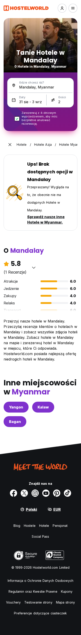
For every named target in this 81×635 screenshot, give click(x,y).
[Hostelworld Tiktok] (67, 493)
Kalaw (43, 407)
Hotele (44, 526)
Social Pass (40, 536)
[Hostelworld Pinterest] (56, 493)
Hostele (30, 526)
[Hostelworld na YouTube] (46, 493)
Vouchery (13, 602)
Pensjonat (60, 526)
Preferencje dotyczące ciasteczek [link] (40, 613)
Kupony (67, 591)
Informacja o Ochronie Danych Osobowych (40, 580)
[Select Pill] (62, 8)
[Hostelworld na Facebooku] (13, 493)
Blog (17, 526)
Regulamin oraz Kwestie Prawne (33, 591)
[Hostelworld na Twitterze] (24, 493)
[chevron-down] (33, 267)
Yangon (16, 407)
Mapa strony (65, 602)
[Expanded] (9, 144)
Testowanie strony (38, 602)
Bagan (15, 421)
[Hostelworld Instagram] (35, 493)
